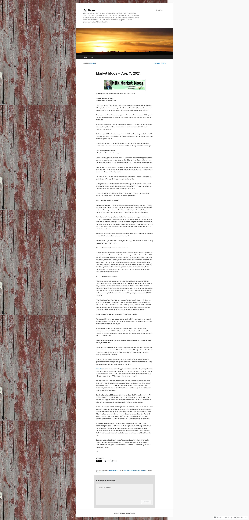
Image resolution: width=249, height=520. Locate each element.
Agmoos (143, 470)
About (91, 57)
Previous (157, 63)
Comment (146, 502)
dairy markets (128, 470)
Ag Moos (89, 10)
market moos (136, 470)
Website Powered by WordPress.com (124, 513)
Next (164, 63)
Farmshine (99, 369)
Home (85, 57)
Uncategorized (113, 470)
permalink (101, 472)
